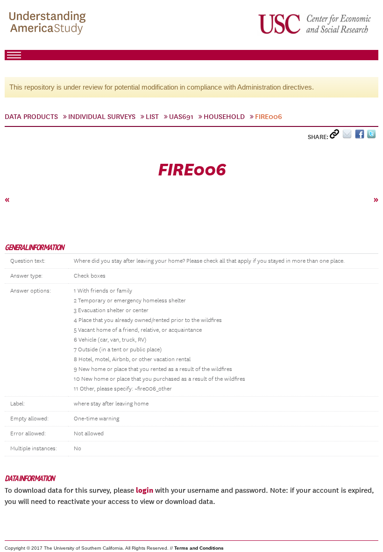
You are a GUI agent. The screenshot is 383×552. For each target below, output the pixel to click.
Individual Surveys (101, 116)
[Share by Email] (348, 136)
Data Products (31, 116)
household (224, 116)
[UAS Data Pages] (49, 23)
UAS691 (181, 116)
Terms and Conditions (199, 548)
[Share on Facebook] (361, 136)
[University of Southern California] (315, 23)
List (152, 116)
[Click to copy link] (336, 136)
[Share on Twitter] (372, 136)
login (144, 490)
